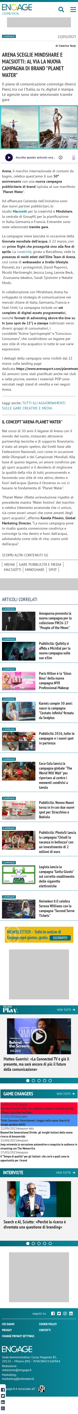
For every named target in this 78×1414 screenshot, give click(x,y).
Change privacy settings (18, 1336)
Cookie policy (48, 1324)
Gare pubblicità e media (40, 564)
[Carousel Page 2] (33, 1080)
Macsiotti (20, 211)
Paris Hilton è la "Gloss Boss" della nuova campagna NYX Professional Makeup (55, 680)
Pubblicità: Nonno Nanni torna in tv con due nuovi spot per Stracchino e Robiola (56, 809)
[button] (73, 9)
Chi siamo (8, 1324)
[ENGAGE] (17, 7)
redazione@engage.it (16, 1370)
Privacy (7, 1330)
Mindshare (35, 569)
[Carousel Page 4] (44, 1080)
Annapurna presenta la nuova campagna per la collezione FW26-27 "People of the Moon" (55, 620)
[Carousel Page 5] (50, 1080)
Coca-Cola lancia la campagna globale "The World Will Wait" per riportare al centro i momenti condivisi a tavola (55, 775)
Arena (9, 564)
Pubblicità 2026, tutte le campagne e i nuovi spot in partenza (57, 738)
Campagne (9, 36)
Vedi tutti (64, 1010)
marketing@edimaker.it (18, 1379)
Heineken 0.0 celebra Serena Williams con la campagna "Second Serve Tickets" (57, 908)
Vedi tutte (63, 1172)
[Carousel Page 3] (39, 1080)
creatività (24, 251)
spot (53, 569)
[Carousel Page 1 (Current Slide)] (27, 1080)
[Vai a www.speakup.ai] (74, 157)
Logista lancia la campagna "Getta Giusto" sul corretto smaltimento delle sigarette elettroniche (56, 876)
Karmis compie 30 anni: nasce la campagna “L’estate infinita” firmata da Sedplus (56, 710)
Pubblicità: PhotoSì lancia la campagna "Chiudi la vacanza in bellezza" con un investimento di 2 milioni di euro (57, 842)
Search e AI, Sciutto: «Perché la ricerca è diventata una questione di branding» (35, 1224)
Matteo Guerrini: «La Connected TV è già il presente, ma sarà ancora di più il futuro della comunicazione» (36, 1064)
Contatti (45, 1330)
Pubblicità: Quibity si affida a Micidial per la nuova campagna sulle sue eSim (54, 650)
